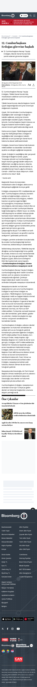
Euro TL (4, 566)
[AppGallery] (29, 619)
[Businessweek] (24, 645)
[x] (3, 629)
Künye (4, 549)
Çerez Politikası (7, 599)
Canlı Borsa (23, 555)
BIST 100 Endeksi (25, 569)
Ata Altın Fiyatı (24, 546)
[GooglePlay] (18, 619)
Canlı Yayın (6, 531)
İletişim (4, 606)
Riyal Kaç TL (6, 573)
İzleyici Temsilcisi (8, 588)
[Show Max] (12, 651)
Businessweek (6, 527)
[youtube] (18, 629)
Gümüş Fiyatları (25, 558)
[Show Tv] (3, 651)
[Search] (31, 15)
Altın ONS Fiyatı (24, 549)
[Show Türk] (8, 651)
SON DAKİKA (5, 22)
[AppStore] (7, 619)
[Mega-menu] (34, 15)
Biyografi (5, 603)
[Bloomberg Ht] (8, 645)
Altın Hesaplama (25, 573)
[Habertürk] (5, 639)
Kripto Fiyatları (7, 546)
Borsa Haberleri (7, 538)
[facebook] (7, 629)
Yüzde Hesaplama (25, 577)
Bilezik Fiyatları (24, 566)
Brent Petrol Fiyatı (25, 562)
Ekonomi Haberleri (8, 534)
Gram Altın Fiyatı (25, 531)
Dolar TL (4, 562)
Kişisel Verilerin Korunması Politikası (9, 583)
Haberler (14, 36)
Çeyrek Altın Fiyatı (25, 534)
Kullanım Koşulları (8, 592)
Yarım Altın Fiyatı (25, 542)
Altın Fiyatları (23, 527)
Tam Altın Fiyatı (24, 538)
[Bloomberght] (8, 15)
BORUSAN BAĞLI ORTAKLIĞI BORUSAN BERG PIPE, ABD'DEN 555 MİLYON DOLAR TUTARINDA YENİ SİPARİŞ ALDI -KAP (24, 22)
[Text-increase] (29, 84)
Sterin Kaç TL (6, 569)
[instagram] (12, 629)
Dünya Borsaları (7, 542)
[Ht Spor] (20, 639)
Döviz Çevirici (6, 558)
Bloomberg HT (6, 36)
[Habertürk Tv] (13, 639)
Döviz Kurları (6, 555)
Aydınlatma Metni (8, 595)
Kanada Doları (7, 577)
